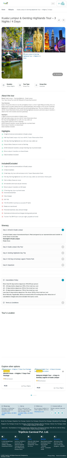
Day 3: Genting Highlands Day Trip (14, 253)
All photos (59, 74)
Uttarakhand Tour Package (59, 421)
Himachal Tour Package (45, 421)
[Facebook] (59, 413)
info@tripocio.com (39, 411)
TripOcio (7, 455)
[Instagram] (52, 413)
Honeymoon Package (43, 427)
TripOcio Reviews (35, 429)
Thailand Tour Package (33, 423)
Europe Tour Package (20, 423)
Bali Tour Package (44, 423)
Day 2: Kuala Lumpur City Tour (13, 247)
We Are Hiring (61, 427)
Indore (17, 439)
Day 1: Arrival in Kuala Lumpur (13, 230)
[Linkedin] (62, 413)
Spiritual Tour (33, 427)
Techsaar (3, 456)
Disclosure (43, 429)
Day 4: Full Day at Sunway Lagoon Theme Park (18, 259)
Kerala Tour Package (6, 421)
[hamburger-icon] (53, 3)
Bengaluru (57, 439)
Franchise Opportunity (23, 427)
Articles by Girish (25, 429)
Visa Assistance (13, 427)
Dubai (29, 439)
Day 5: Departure (8, 265)
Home (3, 9)
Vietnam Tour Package (56, 423)
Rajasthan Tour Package (19, 421)
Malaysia (11, 9)
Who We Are (53, 427)
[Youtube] (55, 413)
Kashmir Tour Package (32, 421)
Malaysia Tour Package (38, 425)
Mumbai (43, 439)
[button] (31, 395)
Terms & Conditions (12, 302)
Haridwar (4, 439)
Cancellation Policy (12, 280)
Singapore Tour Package (7, 423)
